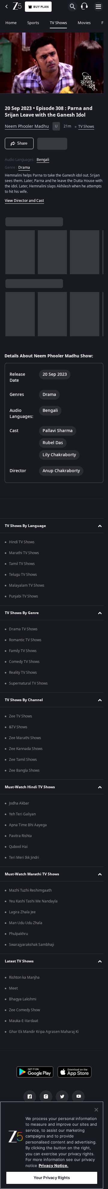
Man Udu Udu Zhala (25, 923)
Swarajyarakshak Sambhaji (31, 944)
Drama (24, 165)
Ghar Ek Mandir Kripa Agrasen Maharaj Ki (44, 1031)
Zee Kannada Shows (26, 748)
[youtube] (76, 1096)
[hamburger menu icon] (98, 6)
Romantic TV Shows (25, 640)
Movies (84, 23)
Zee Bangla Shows (24, 770)
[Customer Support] (84, 7)
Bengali (43, 157)
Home (10, 23)
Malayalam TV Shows (26, 585)
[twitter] (60, 1096)
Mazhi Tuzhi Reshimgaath (30, 890)
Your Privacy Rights (52, 1177)
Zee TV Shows (20, 716)
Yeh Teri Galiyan (22, 814)
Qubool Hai (18, 846)
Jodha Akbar (19, 803)
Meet (13, 988)
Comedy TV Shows (24, 661)
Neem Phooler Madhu (27, 124)
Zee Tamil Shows (23, 759)
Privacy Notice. (53, 1165)
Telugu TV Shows (23, 574)
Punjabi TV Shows (23, 596)
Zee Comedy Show (24, 1010)
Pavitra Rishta (20, 836)
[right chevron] (11, 249)
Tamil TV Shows (22, 563)
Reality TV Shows (23, 672)
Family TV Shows (23, 651)
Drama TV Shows (23, 629)
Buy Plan (41, 7)
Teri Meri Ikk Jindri (24, 857)
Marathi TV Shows (24, 553)
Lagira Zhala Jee (22, 912)
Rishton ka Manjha (24, 977)
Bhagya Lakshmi (22, 999)
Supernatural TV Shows (28, 683)
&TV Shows (18, 727)
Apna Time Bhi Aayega (28, 825)
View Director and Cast (24, 198)
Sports (33, 23)
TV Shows (58, 23)
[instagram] (44, 1096)
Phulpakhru (18, 933)
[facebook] (27, 1096)
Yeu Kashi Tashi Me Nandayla (33, 901)
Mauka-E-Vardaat (23, 1021)
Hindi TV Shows (21, 542)
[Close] (96, 1109)
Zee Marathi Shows (25, 738)
